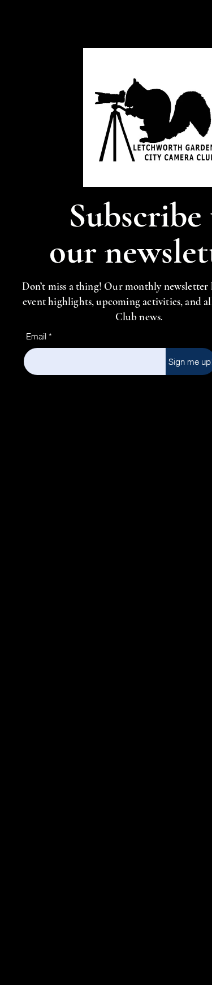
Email (36, 336)
